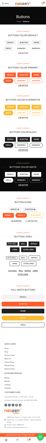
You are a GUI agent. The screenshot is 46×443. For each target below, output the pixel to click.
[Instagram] (5, 405)
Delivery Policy (9, 369)
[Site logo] (23, 3)
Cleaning (7, 388)
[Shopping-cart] (16, 405)
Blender (7, 381)
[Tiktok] (9, 405)
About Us (7, 359)
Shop (6, 352)
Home (19, 21)
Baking (6, 378)
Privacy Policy (9, 362)
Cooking (7, 385)
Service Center (9, 355)
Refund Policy (9, 365)
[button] (40, 437)
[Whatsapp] (13, 405)
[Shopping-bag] (20, 405)
